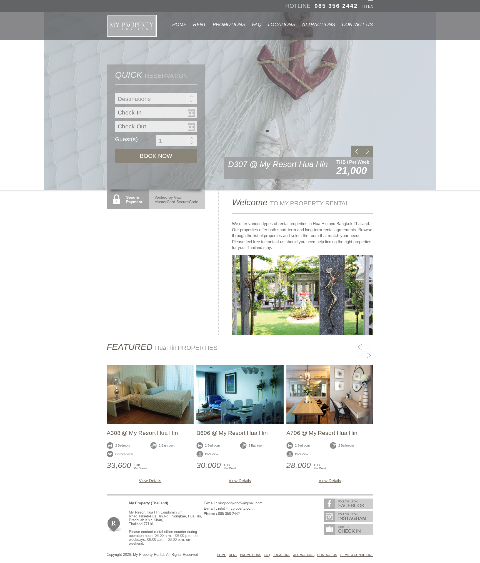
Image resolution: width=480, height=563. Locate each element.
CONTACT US (357, 24)
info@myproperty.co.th (236, 508)
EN (370, 6)
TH (364, 6)
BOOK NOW (156, 156)
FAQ (256, 24)
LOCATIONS (281, 24)
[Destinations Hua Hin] (156, 99)
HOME (179, 24)
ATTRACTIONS (318, 24)
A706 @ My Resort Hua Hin (322, 433)
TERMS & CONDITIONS (356, 555)
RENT (199, 24)
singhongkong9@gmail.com (240, 503)
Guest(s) (126, 139)
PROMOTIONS (229, 24)
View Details (150, 480)
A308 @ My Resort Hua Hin (142, 433)
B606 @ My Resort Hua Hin (232, 433)
